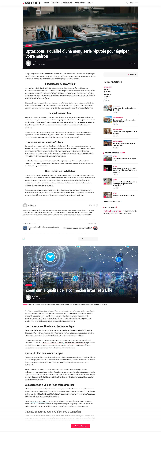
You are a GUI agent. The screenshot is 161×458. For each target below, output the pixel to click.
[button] (127, 3)
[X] (97, 205)
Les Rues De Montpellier (113, 211)
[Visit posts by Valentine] (28, 63)
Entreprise (116, 106)
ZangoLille (32, 3)
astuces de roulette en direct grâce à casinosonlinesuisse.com (64, 343)
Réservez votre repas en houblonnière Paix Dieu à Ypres (108, 93)
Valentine (35, 62)
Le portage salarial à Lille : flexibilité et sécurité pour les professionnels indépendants (125, 183)
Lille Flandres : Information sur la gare (124, 158)
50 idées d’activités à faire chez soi (123, 195)
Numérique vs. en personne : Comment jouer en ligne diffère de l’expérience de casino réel (125, 170)
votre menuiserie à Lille (46, 137)
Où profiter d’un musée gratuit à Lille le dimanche (125, 132)
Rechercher (133, 74)
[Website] (94, 205)
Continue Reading (80, 426)
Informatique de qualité (40, 401)
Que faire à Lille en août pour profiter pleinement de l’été (124, 121)
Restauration (108, 87)
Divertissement (118, 117)
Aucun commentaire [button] (89, 239)
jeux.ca (29, 372)
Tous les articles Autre (113, 201)
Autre (29, 45)
